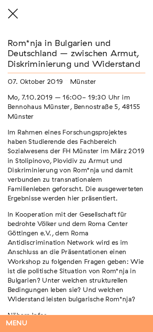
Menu (17, 323)
